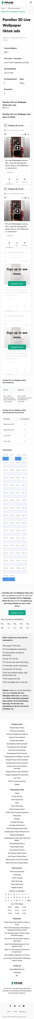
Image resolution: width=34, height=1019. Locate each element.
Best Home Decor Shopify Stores (17, 863)
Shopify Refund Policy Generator (17, 763)
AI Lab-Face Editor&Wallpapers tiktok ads (30, 627)
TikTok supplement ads (11, 678)
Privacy (9, 1011)
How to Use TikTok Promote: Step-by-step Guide (17, 939)
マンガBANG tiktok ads (10, 627)
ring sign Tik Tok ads (10, 658)
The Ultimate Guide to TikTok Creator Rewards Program (17, 934)
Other (28, 900)
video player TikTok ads (11, 645)
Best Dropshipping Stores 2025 (17, 828)
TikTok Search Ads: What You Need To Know (17, 923)
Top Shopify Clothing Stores (17, 856)
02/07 (10, 907)
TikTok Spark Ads (17, 799)
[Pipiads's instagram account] (23, 1005)
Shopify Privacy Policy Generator (17, 760)
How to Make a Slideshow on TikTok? (17, 955)
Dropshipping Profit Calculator (17, 753)
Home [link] (3, 8)
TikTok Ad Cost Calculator (17, 750)
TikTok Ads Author (17, 884)
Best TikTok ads (17, 881)
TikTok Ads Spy (17, 796)
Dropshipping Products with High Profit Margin (17, 839)
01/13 (17, 910)
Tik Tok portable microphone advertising (13, 653)
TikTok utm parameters (17, 731)
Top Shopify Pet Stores (17, 850)
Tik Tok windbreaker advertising (14, 649)
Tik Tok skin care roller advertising (15, 662)
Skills (17, 803)
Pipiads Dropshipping (17, 835)
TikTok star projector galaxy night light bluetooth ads (15, 673)
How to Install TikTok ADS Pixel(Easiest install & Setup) (17, 959)
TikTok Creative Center (17, 809)
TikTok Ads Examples (17, 871)
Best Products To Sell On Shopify (17, 859)
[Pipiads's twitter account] (14, 1005)
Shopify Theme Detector (17, 737)
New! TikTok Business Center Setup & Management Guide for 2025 (17, 929)
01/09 (10, 913)
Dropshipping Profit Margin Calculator (17, 756)
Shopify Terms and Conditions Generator (17, 767)
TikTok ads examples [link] (14, 8)
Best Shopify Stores (17, 847)
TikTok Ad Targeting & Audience (17, 734)
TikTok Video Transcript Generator (17, 812)
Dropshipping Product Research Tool (17, 832)
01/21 (10, 910)
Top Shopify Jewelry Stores (17, 853)
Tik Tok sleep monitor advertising (15, 665)
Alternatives (17, 816)
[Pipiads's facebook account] (10, 1005)
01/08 (17, 913)
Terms (15, 1011)
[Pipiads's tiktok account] (19, 1005)
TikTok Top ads (17, 878)
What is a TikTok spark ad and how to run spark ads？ (17, 950)
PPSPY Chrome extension (17, 781)
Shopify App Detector (17, 740)
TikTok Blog (17, 875)
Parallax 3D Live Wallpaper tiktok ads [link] (13, 11)
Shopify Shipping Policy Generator (17, 775)
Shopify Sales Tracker (17, 728)
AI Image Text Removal (17, 825)
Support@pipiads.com (17, 969)
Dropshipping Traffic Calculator (17, 744)
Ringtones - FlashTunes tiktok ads (23, 627)
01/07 (24, 913)
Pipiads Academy (17, 887)
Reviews (17, 819)
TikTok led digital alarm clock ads (15, 682)
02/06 (17, 907)
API (17, 976)
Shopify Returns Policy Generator (17, 771)
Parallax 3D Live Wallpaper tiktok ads (4, 623)
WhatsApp (17, 972)
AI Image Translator (17, 822)
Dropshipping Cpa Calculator (17, 747)
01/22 (24, 907)
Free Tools (17, 778)
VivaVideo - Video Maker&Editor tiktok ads (17, 627)
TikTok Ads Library (17, 806)
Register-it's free (17, 283)
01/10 (24, 910)
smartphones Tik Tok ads (12, 669)
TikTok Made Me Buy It (17, 843)
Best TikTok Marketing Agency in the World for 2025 (17, 945)
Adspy (17, 793)
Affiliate (17, 784)
